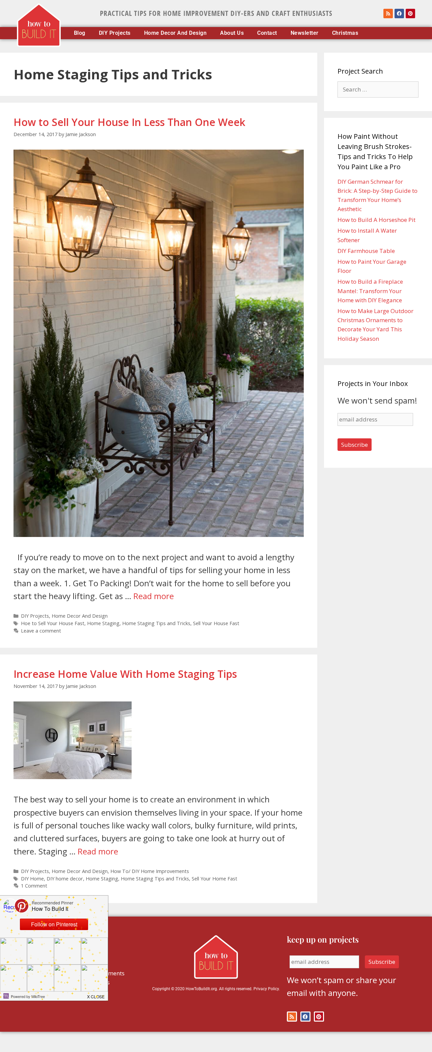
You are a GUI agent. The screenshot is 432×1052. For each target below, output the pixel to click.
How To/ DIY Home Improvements (149, 871)
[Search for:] (378, 89)
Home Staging (103, 623)
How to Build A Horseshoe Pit (376, 220)
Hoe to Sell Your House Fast (52, 623)
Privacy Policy (266, 988)
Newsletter (305, 33)
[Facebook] (399, 13)
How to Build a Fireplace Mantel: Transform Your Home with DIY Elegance (370, 291)
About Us (232, 33)
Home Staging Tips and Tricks (156, 623)
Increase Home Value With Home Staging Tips (125, 674)
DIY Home (32, 878)
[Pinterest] (410, 13)
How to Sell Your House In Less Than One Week (129, 122)
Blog (79, 33)
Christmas (345, 33)
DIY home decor (65, 878)
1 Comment (34, 885)
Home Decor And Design (175, 33)
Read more (153, 595)
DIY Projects (115, 33)
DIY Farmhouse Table (366, 251)
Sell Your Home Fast (214, 878)
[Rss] (388, 13)
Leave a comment (41, 630)
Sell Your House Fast (216, 623)
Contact (267, 33)
